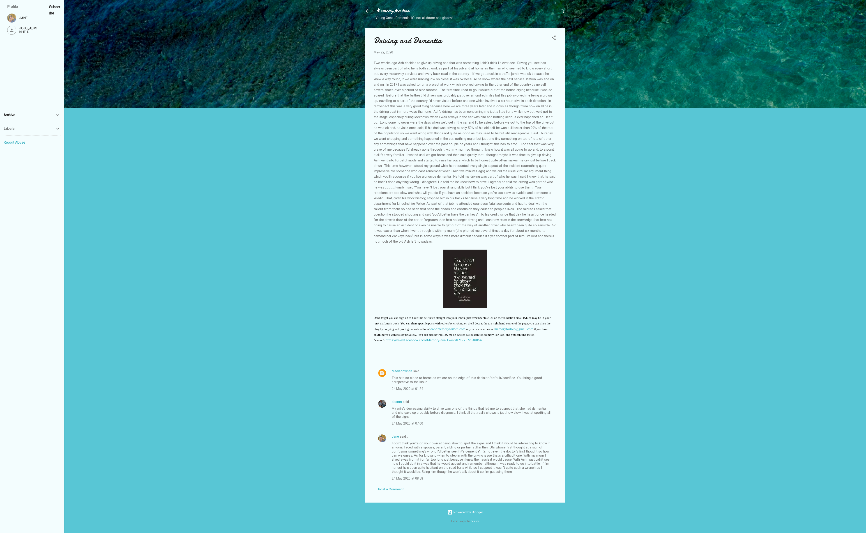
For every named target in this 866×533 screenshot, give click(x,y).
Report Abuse (14, 142)
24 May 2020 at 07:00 (407, 423)
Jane (395, 436)
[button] (553, 38)
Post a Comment (391, 489)
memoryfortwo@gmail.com (513, 329)
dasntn (397, 402)
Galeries (474, 521)
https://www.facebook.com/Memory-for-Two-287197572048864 (433, 340)
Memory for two (392, 10)
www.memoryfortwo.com (447, 329)
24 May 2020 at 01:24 (407, 389)
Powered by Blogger (468, 512)
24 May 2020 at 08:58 (407, 478)
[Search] (562, 12)
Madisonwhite (402, 371)
